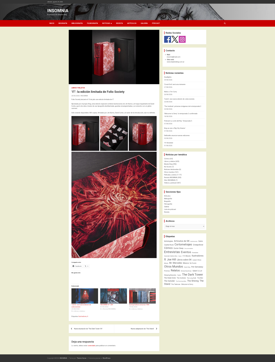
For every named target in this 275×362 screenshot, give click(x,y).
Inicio (51, 23)
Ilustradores (83, 316)
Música (186, 263)
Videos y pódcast (170, 183)
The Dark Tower (192, 274)
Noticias (106, 23)
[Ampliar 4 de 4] (154, 154)
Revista (119, 23)
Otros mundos (169, 172)
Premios (167, 271)
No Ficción (193, 263)
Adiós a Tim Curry (170, 92)
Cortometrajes (183, 244)
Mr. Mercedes (175, 263)
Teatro (179, 275)
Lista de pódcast (170, 209)
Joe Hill (171, 259)
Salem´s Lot (197, 271)
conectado (91, 346)
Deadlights (167, 77)
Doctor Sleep (178, 248)
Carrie (200, 241)
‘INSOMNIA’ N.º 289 (106, 305)
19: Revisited (168, 143)
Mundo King (168, 164)
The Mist (200, 278)
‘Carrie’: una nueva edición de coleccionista (179, 99)
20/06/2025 (75, 96)
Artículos (131, 23)
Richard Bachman (186, 271)
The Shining (193, 281)
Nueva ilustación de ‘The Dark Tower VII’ (88, 329)
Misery (166, 263)
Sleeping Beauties (170, 275)
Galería (144, 23)
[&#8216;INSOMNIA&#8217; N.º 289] (113, 296)
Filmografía (92, 23)
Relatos (175, 270)
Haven (180, 256)
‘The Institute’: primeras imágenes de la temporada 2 (182, 106)
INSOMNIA (57, 10)
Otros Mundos (173, 266)
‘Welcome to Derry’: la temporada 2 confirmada (180, 114)
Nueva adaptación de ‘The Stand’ (142, 329)
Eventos (186, 252)
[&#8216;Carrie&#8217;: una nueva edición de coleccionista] (84, 296)
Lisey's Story (197, 260)
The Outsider (169, 281)
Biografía (63, 23)
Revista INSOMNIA (170, 177)
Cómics (167, 159)
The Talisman (175, 284)
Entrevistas (172, 252)
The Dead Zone (170, 278)
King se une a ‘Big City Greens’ (174, 128)
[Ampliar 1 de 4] (96, 119)
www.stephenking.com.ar (175, 62)
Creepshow (198, 244)
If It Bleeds (187, 256)
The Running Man (181, 281)
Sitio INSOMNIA (169, 180)
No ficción (167, 167)
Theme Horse (81, 358)
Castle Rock (169, 245)
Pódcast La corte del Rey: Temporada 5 (178, 121)
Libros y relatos (78, 88)
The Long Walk (191, 278)
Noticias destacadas (171, 169)
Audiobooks (193, 241)
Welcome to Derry (187, 284)
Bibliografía (77, 23)
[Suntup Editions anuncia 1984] (142, 296)
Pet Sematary (197, 267)
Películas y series (170, 175)
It (87, 316)
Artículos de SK (181, 241)
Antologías (168, 241)
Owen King (187, 267)
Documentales (188, 248)
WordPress (106, 358)
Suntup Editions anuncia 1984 (139, 305)
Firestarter (195, 252)
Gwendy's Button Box (170, 256)
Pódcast (156, 23)
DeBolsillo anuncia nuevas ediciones (177, 135)
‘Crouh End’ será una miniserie (174, 84)
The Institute (181, 278)
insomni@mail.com (173, 57)
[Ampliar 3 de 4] (154, 119)
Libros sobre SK (184, 260)
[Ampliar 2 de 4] (125, 119)
